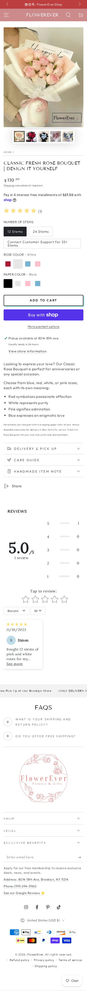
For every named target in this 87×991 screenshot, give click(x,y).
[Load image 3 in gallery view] (43, 136)
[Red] (8, 264)
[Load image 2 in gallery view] (31, 136)
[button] (68, 15)
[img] (20, 211)
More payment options (43, 326)
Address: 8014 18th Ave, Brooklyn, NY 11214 (36, 879)
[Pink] (37, 264)
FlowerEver (35, 954)
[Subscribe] (80, 857)
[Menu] (6, 15)
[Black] (8, 283)
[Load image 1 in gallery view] (19, 136)
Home (8, 152)
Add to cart (43, 300)
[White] (18, 264)
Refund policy (19, 960)
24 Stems (41, 231)
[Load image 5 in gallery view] (67, 136)
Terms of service (70, 960)
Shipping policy (46, 966)
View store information (27, 351)
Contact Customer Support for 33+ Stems (37, 244)
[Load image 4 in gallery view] (55, 136)
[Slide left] (8, 4)
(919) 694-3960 (25, 886)
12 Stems (15, 231)
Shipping (9, 185)
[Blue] (27, 264)
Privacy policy (44, 960)
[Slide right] (79, 4)
